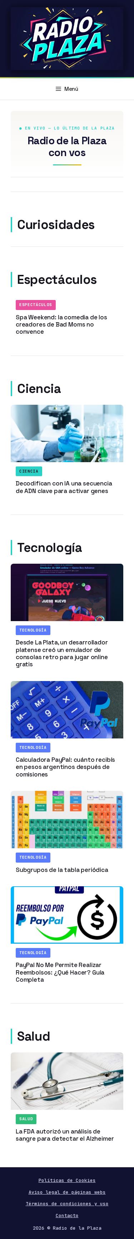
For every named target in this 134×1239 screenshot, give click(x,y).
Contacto (67, 1215)
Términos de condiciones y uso (67, 1204)
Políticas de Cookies (67, 1180)
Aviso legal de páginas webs (67, 1192)
